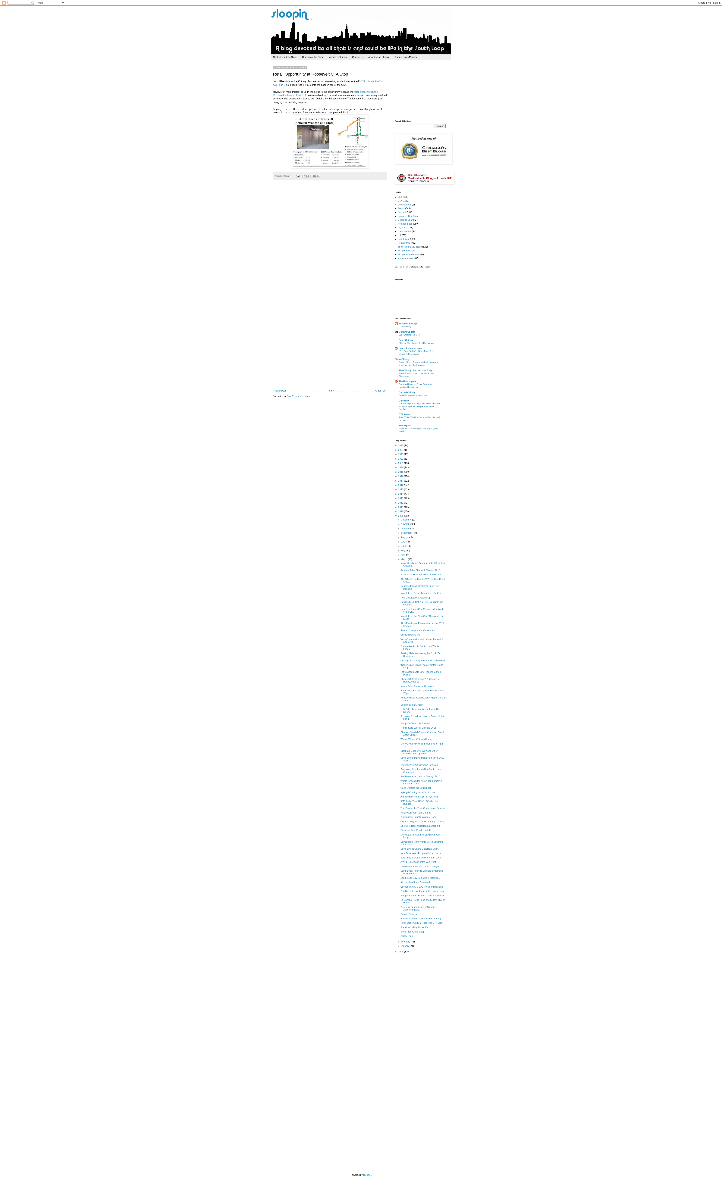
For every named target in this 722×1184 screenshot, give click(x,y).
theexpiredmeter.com (410, 348)
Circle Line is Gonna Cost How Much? (419, 849)
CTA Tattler (405, 414)
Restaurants (404, 243)
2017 (401, 481)
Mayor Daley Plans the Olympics (417, 686)
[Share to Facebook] (314, 176)
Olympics (402, 227)
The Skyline (405, 425)
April (403, 555)
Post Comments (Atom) (298, 396)
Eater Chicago (406, 340)
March (404, 559)
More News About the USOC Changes (419, 866)
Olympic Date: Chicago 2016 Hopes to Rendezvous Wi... (420, 680)
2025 (401, 445)
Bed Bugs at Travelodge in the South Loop (422, 891)
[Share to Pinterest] (318, 176)
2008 (401, 951)
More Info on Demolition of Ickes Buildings (421, 593)
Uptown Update (407, 332)
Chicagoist (404, 400)
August (405, 537)
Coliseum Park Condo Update (415, 830)
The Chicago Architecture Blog (415, 370)
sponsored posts (406, 258)
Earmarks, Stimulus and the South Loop (420, 857)
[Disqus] (330, 239)
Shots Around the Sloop (285, 57)
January (405, 946)
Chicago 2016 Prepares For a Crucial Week (422, 660)
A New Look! (406, 936)
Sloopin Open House (408, 254)
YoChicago (404, 359)
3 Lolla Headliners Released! (415, 882)
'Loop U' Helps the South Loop (416, 788)
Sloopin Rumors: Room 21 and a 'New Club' (422, 895)
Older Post (380, 390)
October (405, 528)
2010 (401, 511)
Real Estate (404, 239)
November (406, 524)
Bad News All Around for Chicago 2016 (420, 776)
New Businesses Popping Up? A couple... (421, 853)
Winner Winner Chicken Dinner (416, 739)
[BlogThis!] (307, 176)
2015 (401, 489)
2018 (401, 476)
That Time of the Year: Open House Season (422, 808)
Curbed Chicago (407, 392)
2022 (401, 459)
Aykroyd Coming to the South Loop (418, 792)
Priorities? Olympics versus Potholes (419, 765)
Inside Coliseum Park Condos (415, 812)
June (404, 546)
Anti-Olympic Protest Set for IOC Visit (419, 796)
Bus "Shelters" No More (409, 335)
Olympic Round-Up (410, 634)
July (403, 541)
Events (401, 208)
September (407, 533)
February (406, 941)
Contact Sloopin (408, 914)
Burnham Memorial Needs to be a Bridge (421, 918)
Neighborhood (405, 224)
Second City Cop (408, 323)
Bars (400, 197)
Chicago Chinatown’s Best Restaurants (417, 343)
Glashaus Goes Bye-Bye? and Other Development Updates (419, 752)
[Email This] (304, 176)
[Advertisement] (423, 90)
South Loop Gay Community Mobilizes (420, 878)
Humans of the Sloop (313, 57)
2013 (401, 498)
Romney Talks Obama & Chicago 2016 (420, 570)
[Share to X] (311, 176)
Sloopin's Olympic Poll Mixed (415, 723)
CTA (400, 200)
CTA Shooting (405, 326)
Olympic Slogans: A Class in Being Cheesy (422, 821)
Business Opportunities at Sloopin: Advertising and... (418, 908)
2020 (401, 467)
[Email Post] (297, 176)
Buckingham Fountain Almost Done (418, 817)
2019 (401, 472)
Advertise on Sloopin (379, 57)
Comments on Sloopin (411, 705)
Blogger (367, 1175)
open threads (404, 231)
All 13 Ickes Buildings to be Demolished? (421, 574)
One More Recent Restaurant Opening (420, 826)
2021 (401, 463)
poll (399, 235)
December (406, 519)
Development (404, 204)
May (403, 550)
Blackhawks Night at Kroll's (414, 927)
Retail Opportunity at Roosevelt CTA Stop (421, 923)
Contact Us (357, 57)
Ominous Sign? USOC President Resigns (421, 887)
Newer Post (280, 390)
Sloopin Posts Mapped (406, 57)
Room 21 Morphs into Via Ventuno (417, 630)
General (402, 212)
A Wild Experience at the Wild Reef (418, 862)
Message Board (406, 220)
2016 (401, 485)
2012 (401, 502)
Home (331, 390)
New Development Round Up (415, 597)
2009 (401, 516)
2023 (401, 454)
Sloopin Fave (404, 250)
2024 (401, 450)
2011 (401, 507)
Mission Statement (337, 57)
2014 (401, 494)
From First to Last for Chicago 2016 (418, 727)
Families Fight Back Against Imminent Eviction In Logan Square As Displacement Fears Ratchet (419, 406)
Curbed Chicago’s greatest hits (413, 395)
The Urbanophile (407, 381)
